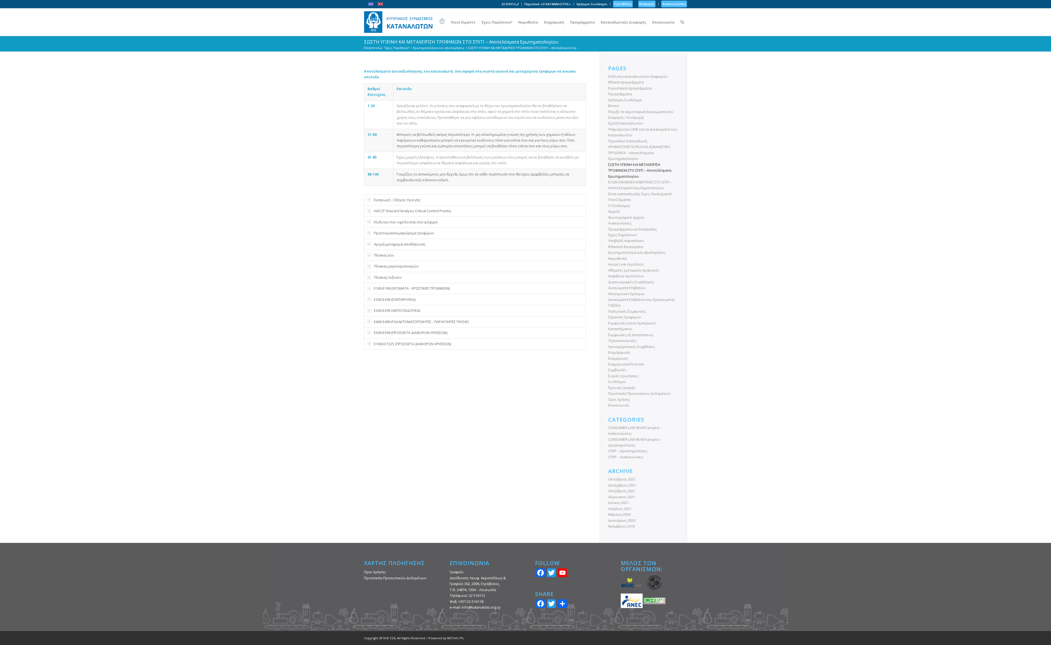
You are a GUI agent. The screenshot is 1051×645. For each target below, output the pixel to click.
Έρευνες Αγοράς (621, 387)
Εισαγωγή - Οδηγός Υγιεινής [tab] (397, 199)
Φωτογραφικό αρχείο (626, 217)
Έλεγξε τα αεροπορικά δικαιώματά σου (641, 111)
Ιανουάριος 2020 (621, 520)
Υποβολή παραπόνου (626, 240)
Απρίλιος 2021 (619, 508)
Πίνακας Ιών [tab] (384, 255)
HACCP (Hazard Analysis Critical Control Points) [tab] (412, 210)
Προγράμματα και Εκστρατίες (632, 229)
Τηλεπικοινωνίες (622, 340)
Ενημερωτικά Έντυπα (626, 364)
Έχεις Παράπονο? (622, 234)
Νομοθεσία (617, 258)
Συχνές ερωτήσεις (623, 375)
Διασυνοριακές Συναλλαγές (631, 282)
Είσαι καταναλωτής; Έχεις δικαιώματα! (640, 193)
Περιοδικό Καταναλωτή (627, 141)
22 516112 (508, 4)
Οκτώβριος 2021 (621, 490)
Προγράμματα (620, 93)
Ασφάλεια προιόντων (626, 275)
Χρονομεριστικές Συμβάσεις (631, 346)
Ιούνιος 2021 (618, 502)
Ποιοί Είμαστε (619, 199)
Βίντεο (613, 105)
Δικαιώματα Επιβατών (626, 287)
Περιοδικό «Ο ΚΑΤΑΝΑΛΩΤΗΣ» (547, 4)
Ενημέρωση (618, 358)
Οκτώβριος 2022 (621, 479)
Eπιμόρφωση (619, 352)
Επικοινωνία (618, 405)
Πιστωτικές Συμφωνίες (627, 311)
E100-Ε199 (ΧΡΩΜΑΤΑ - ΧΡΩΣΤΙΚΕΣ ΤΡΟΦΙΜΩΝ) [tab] (412, 288)
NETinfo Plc (455, 638)
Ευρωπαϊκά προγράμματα (630, 88)
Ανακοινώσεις (619, 223)
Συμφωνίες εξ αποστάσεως (630, 334)
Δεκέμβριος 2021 (622, 485)
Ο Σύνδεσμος (619, 205)
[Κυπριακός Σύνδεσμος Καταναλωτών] (398, 22)
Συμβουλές (617, 369)
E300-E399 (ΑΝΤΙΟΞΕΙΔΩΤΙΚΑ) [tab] (397, 310)
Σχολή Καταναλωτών (625, 123)
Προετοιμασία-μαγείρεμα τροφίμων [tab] (404, 233)
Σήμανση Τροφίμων (624, 317)
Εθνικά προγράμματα (626, 82)
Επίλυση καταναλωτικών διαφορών (638, 76)
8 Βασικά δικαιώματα (625, 246)
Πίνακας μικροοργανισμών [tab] (396, 266)
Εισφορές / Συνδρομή (626, 117)
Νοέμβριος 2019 (621, 526)
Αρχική (614, 211)
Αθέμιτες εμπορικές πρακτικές (633, 270)
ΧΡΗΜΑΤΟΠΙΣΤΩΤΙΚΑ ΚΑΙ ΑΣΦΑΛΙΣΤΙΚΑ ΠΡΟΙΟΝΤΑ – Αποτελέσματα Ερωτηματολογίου (639, 152)
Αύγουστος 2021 (621, 496)
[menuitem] (510, 4)
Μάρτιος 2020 (619, 514)
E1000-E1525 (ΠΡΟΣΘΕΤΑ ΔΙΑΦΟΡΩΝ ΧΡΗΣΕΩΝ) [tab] (412, 343)
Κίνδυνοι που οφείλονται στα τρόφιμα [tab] (405, 222)
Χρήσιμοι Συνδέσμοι (591, 4)
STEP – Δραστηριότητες (627, 450)
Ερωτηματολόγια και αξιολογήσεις (637, 252)
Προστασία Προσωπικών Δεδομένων (639, 393)
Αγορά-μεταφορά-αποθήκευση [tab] (399, 244)
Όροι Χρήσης (619, 399)
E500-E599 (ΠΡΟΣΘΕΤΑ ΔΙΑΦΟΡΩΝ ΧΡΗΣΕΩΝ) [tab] (410, 332)
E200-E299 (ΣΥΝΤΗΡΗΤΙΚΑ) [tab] (394, 299)
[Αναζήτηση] (682, 22)
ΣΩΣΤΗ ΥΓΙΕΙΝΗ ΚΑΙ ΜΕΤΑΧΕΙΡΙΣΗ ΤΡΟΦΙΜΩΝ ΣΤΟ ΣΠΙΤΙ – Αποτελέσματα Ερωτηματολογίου (461, 42)
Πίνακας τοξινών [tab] (388, 277)
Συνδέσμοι (617, 381)
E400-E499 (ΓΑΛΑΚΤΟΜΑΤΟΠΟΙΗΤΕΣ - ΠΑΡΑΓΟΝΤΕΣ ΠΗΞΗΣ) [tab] (421, 321)
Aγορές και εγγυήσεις (626, 264)
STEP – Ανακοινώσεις (625, 456)
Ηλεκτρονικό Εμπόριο (626, 293)
